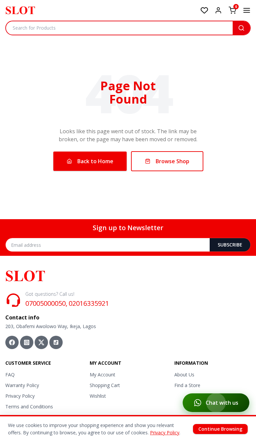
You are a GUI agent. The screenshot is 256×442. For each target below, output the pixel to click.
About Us (184, 374)
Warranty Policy (22, 385)
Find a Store (187, 385)
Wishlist (98, 396)
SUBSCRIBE (230, 244)
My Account (102, 374)
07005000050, (46, 303)
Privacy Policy (20, 396)
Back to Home (95, 161)
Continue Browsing (220, 429)
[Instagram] (26, 342)
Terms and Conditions (29, 406)
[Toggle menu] (247, 10)
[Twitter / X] (41, 342)
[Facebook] (12, 342)
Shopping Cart (105, 385)
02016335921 (89, 303)
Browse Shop (172, 161)
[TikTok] (56, 342)
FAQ (10, 374)
